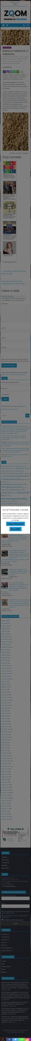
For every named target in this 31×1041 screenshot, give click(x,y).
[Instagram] (28, 1039)
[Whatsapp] (22, 1039)
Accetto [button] (15, 529)
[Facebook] (9, 1039)
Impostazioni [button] (15, 523)
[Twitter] (15, 1039)
